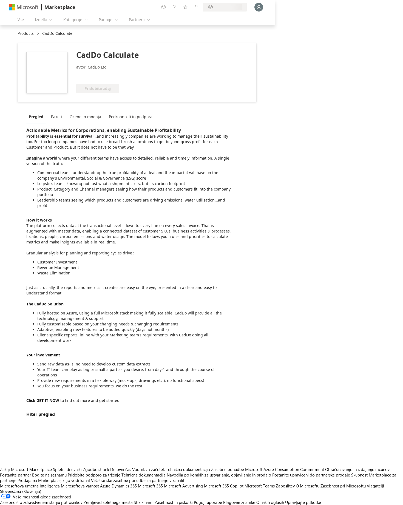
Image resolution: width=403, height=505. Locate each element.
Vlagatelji (375, 486)
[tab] (37, 116)
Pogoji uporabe (208, 502)
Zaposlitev (285, 486)
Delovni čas (120, 469)
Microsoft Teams (260, 486)
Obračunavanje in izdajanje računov (357, 469)
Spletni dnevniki (67, 469)
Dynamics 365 (124, 486)
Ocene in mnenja (85, 116)
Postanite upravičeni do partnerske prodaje (311, 475)
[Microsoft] (23, 7)
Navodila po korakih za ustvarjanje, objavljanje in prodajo (219, 475)
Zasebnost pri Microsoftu (343, 486)
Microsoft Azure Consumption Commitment (285, 469)
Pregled (36, 116)
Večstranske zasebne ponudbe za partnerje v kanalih (138, 480)
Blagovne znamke (239, 502)
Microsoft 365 (150, 486)
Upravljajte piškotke (303, 502)
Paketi (56, 116)
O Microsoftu (307, 486)
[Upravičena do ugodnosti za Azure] (98, 76)
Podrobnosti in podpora (130, 116)
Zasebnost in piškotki (174, 502)
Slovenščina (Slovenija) (20, 491)
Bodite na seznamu (49, 475)
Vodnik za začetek (148, 469)
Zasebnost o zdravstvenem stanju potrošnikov (41, 502)
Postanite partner (15, 475)
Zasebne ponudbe (227, 469)
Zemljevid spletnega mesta (108, 502)
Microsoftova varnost (80, 486)
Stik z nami (144, 502)
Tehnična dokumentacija (188, 469)
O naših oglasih (270, 502)
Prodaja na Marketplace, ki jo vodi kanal (54, 480)
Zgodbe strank (96, 469)
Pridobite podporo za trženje (94, 475)
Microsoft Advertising (183, 486)
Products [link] (26, 33)
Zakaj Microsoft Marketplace (26, 469)
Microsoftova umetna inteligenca (30, 486)
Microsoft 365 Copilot (223, 486)
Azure (105, 486)
